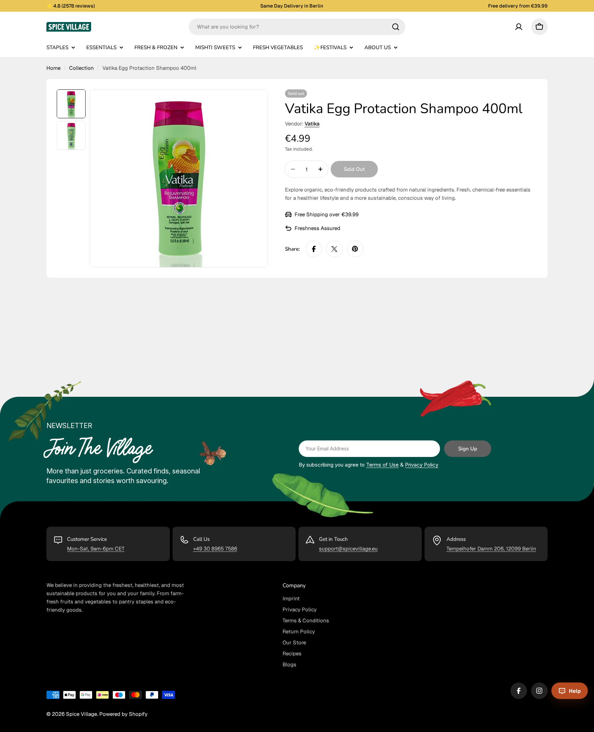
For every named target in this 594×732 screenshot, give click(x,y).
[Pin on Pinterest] (355, 249)
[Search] (396, 27)
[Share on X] (334, 249)
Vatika (312, 123)
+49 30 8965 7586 (215, 548)
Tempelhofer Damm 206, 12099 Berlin (491, 548)
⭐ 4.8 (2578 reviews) (70, 5)
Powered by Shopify (123, 714)
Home (53, 68)
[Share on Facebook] (314, 249)
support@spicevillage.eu (348, 548)
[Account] (519, 27)
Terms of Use (382, 464)
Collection (81, 68)
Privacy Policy (421, 464)
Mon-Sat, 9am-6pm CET (95, 548)
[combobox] (297, 27)
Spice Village (81, 714)
